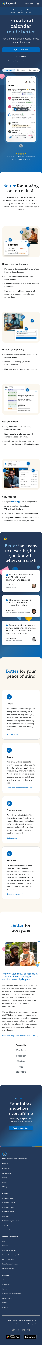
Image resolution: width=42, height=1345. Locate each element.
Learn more (28, 12)
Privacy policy (32, 1324)
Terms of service (21, 1324)
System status (9, 1324)
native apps (16, 501)
